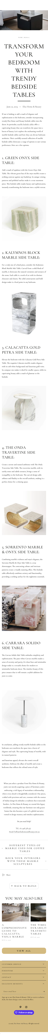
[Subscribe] (44, 991)
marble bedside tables (25, 124)
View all (24, 950)
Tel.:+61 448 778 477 (23, 828)
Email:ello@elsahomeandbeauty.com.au (24, 832)
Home (20, 37)
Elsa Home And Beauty (21, 1023)
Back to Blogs (25, 886)
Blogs (26, 37)
